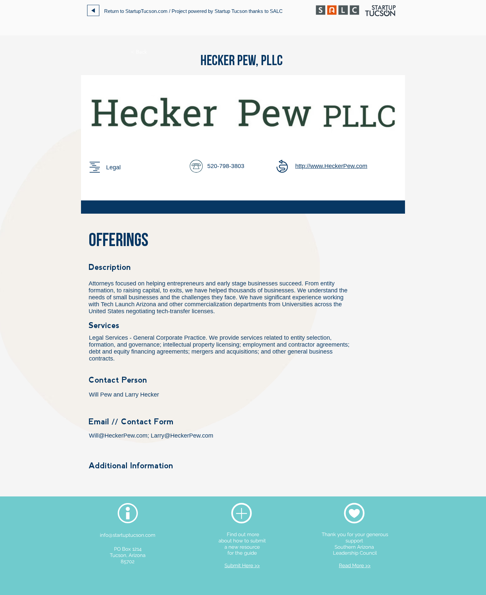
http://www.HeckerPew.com (331, 166)
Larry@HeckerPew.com (182, 435)
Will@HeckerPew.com (118, 435)
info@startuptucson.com (127, 535)
